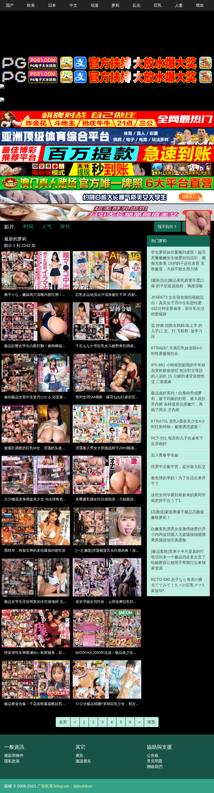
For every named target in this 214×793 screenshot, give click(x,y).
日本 (52, 5)
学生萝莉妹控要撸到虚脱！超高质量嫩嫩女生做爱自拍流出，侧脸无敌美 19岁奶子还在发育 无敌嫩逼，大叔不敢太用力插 (178, 260)
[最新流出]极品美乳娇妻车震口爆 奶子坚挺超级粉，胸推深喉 (177, 283)
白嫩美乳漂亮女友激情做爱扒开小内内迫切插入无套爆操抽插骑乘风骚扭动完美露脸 (178, 534)
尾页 (151, 722)
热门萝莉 (159, 241)
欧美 (31, 5)
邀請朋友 (83, 761)
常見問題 (154, 761)
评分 (65, 226)
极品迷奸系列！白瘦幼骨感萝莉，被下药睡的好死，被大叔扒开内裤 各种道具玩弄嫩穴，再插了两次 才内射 (178, 401)
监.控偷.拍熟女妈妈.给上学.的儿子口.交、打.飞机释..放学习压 (176, 331)
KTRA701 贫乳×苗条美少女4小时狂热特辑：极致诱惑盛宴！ (178, 424)
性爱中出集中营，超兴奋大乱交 (178, 466)
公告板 (153, 755)
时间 (28, 226)
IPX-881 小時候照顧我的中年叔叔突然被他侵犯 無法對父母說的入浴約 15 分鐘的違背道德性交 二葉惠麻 (178, 373)
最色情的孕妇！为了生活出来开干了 (178, 481)
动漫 (94, 5)
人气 (47, 226)
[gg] (107, 63)
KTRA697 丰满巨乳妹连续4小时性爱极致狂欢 (177, 351)
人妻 (179, 5)
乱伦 (136, 5)
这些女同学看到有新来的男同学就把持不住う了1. (178, 498)
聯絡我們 (154, 766)
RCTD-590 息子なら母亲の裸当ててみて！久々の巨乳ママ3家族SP (177, 585)
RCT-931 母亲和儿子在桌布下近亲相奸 (177, 441)
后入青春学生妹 (164, 455)
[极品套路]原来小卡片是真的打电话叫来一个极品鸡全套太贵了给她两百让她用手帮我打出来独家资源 (178, 559)
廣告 (79, 755)
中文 (73, 5)
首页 (63, 722)
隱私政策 (12, 761)
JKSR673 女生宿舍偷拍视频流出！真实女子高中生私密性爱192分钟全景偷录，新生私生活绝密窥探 (178, 305)
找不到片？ (167, 226)
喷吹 (200, 5)
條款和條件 (14, 755)
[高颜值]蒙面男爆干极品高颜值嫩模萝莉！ (177, 515)
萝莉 (115, 5)
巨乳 (158, 5)
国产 (10, 5)
